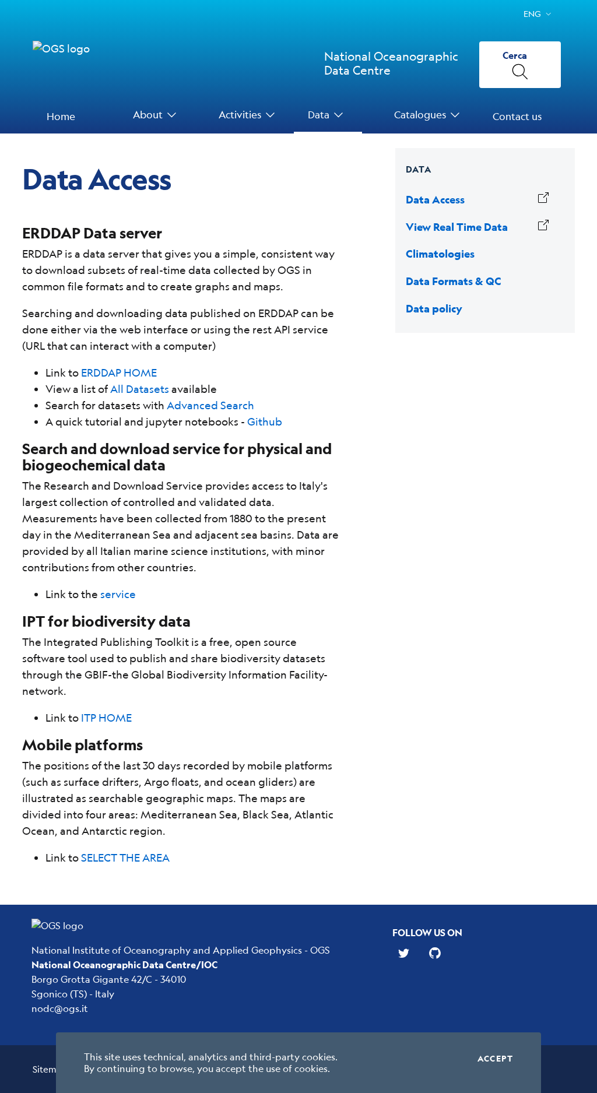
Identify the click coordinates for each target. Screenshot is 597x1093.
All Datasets (139, 388)
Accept (495, 1059)
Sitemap (50, 1068)
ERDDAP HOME (119, 372)
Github (264, 421)
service (118, 594)
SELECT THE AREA (125, 857)
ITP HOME (106, 717)
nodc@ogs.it (59, 1008)
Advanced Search (210, 405)
